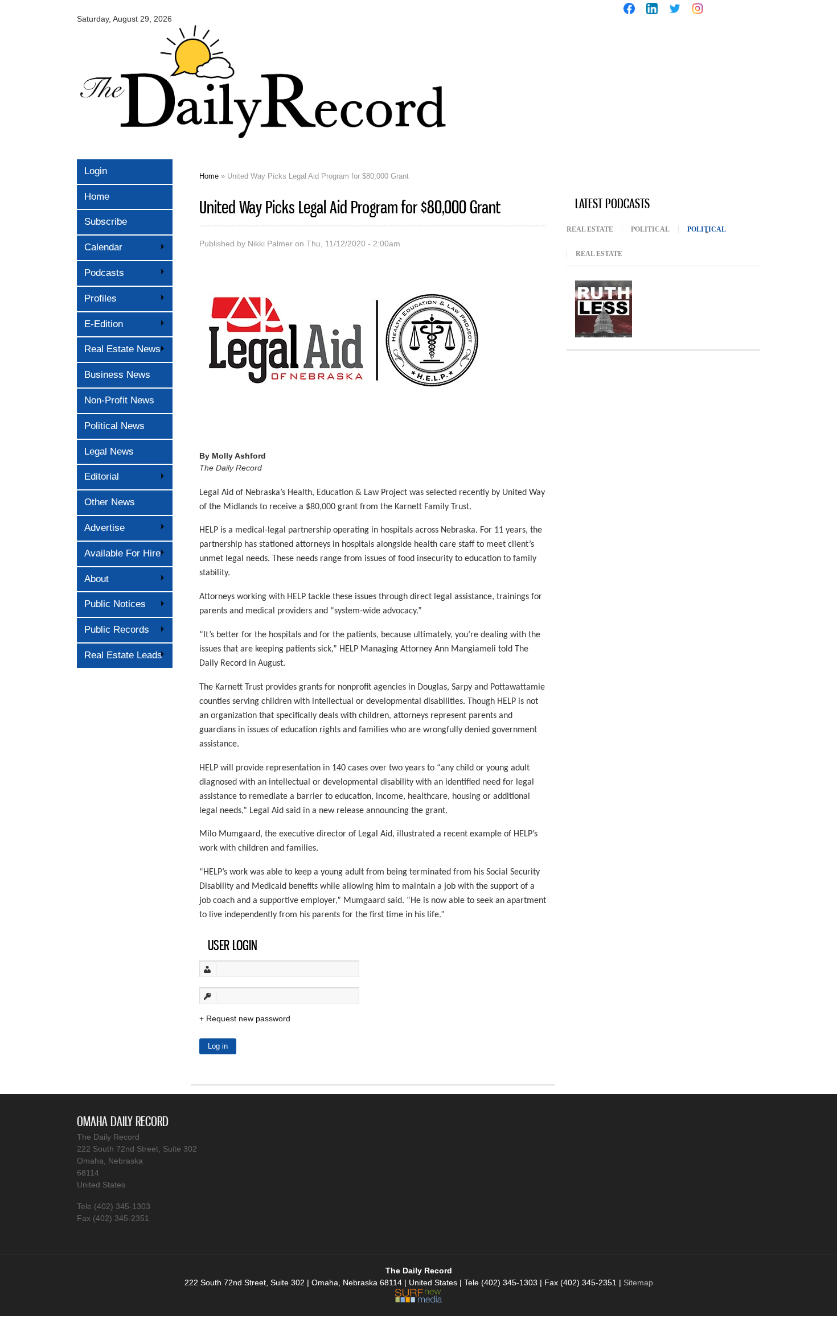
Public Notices (111, 604)
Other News (109, 502)
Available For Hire (119, 553)
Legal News (109, 451)
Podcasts (100, 272)
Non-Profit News (119, 400)
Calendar (99, 247)
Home (96, 196)
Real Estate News (119, 349)
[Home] (262, 146)
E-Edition (100, 324)
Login (95, 171)
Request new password (248, 1018)
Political (650, 229)
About (93, 579)
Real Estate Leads (119, 655)
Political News (114, 425)
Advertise (101, 527)
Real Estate (590, 229)
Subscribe (105, 221)
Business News (117, 374)
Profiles (97, 298)
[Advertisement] (652, 107)
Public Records (113, 629)
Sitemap (638, 1282)
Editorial (98, 476)
